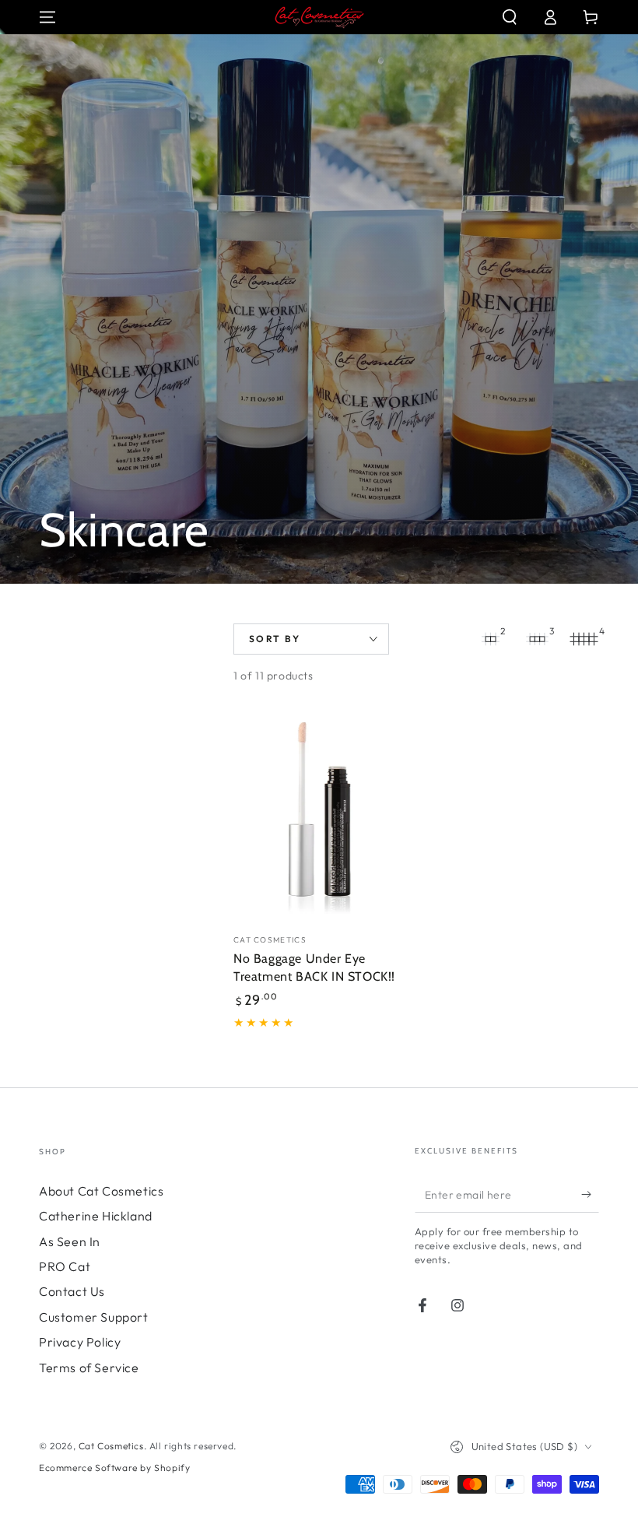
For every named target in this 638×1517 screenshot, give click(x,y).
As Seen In (69, 1241)
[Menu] (47, 17)
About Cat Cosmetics (101, 1191)
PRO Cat (64, 1266)
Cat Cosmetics (111, 1446)
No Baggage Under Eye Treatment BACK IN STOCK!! (314, 967)
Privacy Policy (80, 1342)
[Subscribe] (590, 1195)
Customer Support (94, 1317)
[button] (509, 17)
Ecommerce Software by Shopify (114, 1467)
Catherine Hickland (95, 1216)
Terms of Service (89, 1367)
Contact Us (72, 1291)
